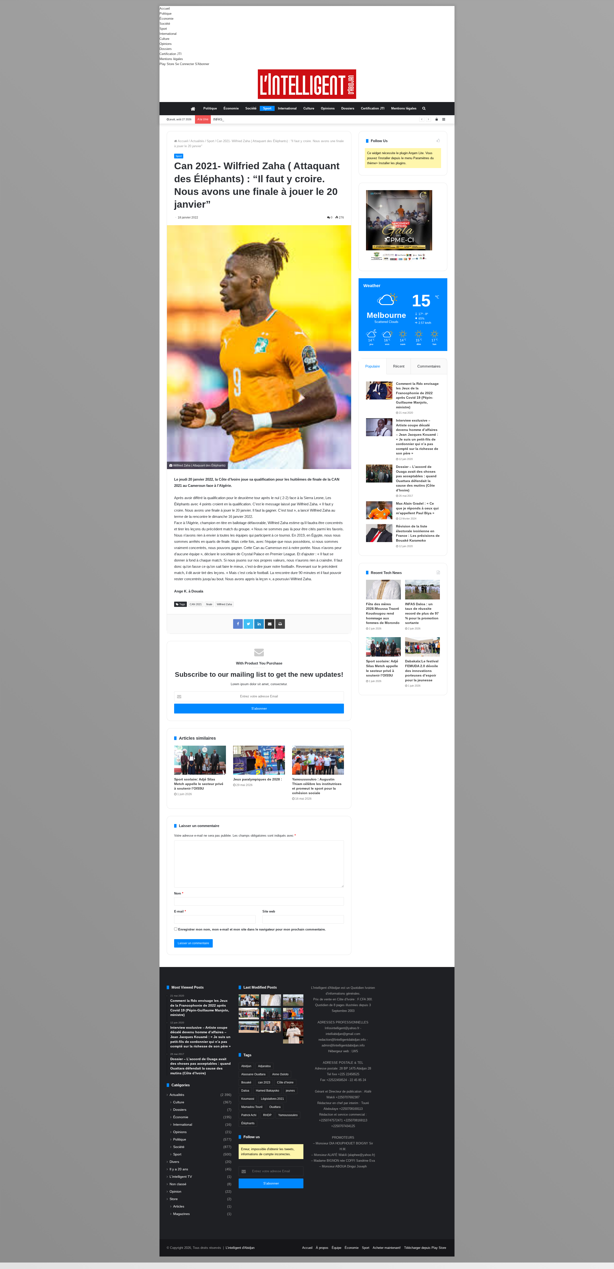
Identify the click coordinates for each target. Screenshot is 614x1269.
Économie (166, 18)
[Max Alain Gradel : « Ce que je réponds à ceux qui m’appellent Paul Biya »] (379, 510)
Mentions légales (171, 59)
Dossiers (165, 49)
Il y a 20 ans (179, 1169)
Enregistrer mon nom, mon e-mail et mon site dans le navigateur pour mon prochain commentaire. (252, 929)
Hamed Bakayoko (267, 1090)
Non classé (178, 1184)
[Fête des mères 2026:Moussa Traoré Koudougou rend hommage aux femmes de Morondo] (383, 589)
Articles (178, 1206)
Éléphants (247, 1123)
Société (164, 23)
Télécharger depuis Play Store (425, 1248)
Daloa (245, 1090)
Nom (178, 893)
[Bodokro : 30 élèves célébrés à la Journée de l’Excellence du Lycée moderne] (249, 1027)
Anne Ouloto (280, 1074)
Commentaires (429, 366)
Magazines (181, 1214)
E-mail (180, 911)
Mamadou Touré (252, 1107)
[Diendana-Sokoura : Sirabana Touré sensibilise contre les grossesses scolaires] (249, 1000)
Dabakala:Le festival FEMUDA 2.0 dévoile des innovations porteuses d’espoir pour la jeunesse (421, 670)
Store (174, 1199)
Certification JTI (170, 54)
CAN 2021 (196, 604)
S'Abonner (202, 64)
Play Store (166, 64)
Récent (398, 366)
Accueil (164, 8)
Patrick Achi (248, 1115)
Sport (163, 28)
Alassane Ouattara (253, 1074)
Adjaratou (264, 1066)
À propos (322, 1248)
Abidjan (246, 1066)
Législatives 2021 (272, 1098)
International (168, 34)
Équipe (336, 1248)
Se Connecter (184, 64)
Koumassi (247, 1098)
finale (209, 604)
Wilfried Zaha (224, 604)
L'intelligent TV (181, 1176)
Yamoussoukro (288, 1115)
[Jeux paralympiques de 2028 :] (259, 760)
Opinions (165, 44)
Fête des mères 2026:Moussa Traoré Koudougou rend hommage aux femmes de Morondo (383, 613)
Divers (174, 1162)
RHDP (267, 1115)
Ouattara (275, 1107)
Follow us (251, 1137)
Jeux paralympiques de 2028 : (258, 779)
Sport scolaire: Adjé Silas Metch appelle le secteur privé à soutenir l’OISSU (198, 783)
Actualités (197, 141)
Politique (165, 13)
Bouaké (246, 1082)
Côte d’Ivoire (285, 1082)
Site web (268, 911)
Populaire (372, 366)
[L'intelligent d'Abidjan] (307, 84)
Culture (164, 39)
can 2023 (264, 1082)
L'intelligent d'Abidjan (240, 1248)
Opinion (175, 1191)
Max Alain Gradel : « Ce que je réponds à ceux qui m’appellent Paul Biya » (417, 508)
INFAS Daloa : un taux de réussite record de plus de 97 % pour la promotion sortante (272, 119)
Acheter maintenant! (387, 1248)
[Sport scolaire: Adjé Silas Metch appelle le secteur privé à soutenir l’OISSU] (200, 760)
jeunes (290, 1090)
